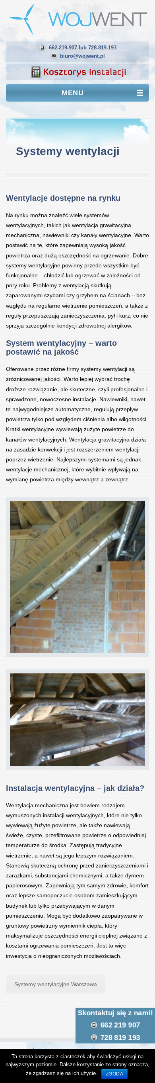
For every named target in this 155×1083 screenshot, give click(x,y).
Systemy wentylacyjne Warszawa (55, 984)
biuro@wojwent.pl (82, 56)
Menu (72, 93)
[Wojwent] (77, 18)
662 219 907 (120, 1025)
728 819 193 (120, 1038)
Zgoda (115, 1074)
